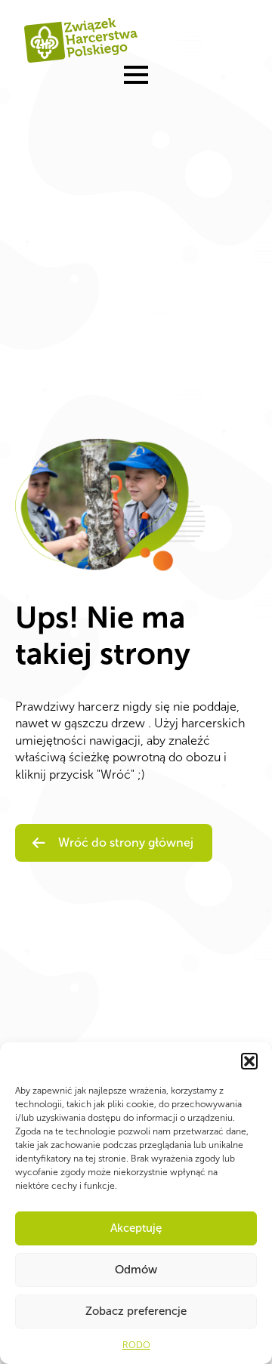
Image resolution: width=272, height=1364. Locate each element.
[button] (249, 1061)
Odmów (136, 1269)
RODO (136, 1345)
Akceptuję (136, 1228)
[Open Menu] (136, 75)
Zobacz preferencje (136, 1311)
